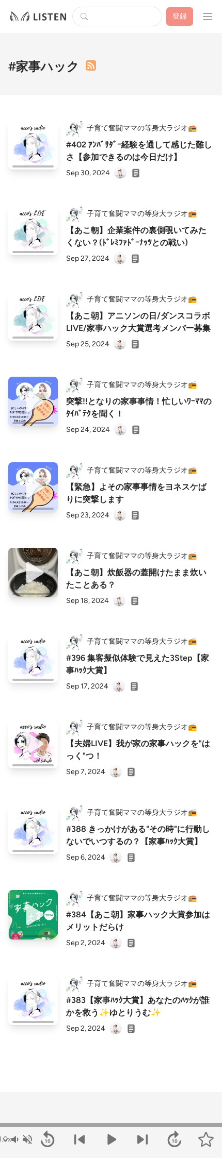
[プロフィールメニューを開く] (207, 16)
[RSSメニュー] (91, 65)
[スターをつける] (206, 1139)
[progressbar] (111, 1125)
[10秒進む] (174, 1139)
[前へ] (79, 1139)
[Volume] (21, 1139)
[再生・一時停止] (110, 1139)
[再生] (33, 144)
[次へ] (142, 1139)
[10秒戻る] (47, 1139)
